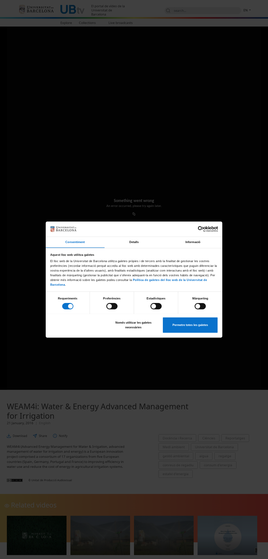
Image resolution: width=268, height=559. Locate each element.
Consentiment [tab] (75, 242)
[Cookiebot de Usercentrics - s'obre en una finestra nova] (201, 229)
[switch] (112, 306)
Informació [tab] (192, 242)
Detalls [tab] (134, 242)
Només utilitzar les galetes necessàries (133, 325)
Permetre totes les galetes (190, 325)
